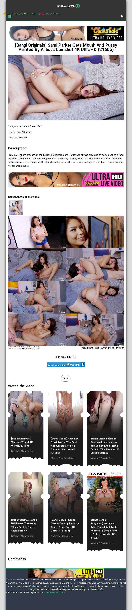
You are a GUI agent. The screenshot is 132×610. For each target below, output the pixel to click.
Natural (23, 126)
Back (65, 378)
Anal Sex (69, 458)
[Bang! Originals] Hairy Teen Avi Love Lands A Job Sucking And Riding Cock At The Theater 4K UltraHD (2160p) (104, 446)
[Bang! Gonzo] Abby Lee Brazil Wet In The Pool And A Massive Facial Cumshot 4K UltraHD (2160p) (65, 446)
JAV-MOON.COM (53, 14)
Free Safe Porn (34, 14)
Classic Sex (36, 126)
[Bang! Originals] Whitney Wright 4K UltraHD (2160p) (22, 442)
